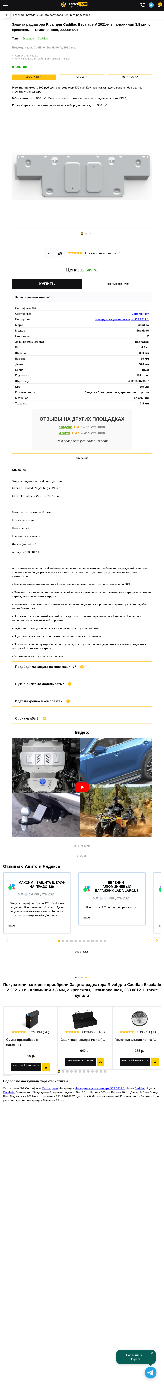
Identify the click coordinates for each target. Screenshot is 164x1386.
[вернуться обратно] (7, 15)
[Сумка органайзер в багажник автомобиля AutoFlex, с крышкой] (30, 1019)
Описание (82, 458)
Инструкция (82, 846)
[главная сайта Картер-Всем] (74, 4)
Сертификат (140, 313)
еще (11, 925)
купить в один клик (118, 284)
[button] (59, 1071)
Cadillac (43, 38)
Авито (64, 433)
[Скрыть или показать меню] (5, 5)
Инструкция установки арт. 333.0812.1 (122, 319)
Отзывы (82, 856)
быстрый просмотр (26, 1065)
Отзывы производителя (102, 253)
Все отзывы (82, 952)
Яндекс (65, 427)
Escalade (28, 38)
